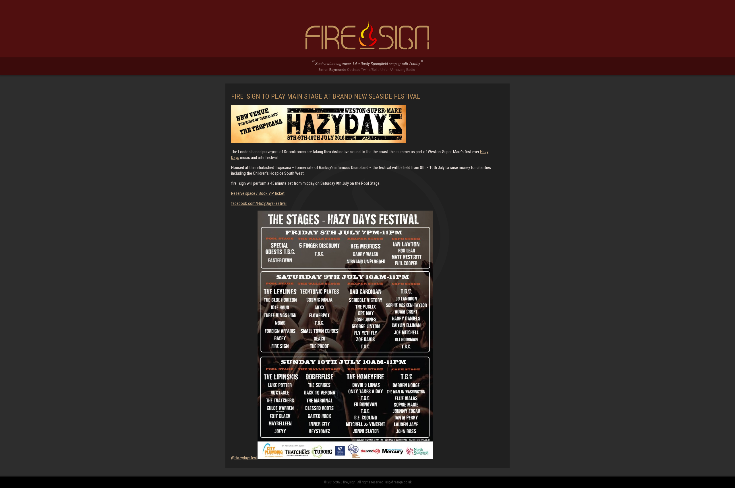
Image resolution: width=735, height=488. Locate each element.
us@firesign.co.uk (398, 482)
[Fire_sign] (367, 36)
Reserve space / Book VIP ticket (258, 193)
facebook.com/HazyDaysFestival (259, 203)
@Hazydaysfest (244, 457)
